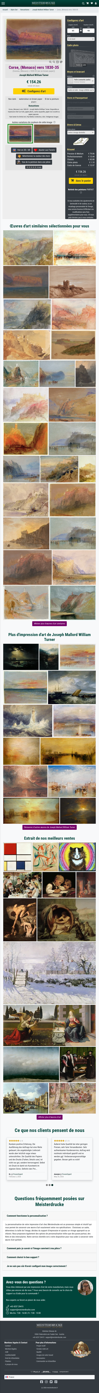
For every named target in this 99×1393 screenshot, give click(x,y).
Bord (68, 36)
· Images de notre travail (44, 1355)
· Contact (7, 1346)
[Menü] (3, 3)
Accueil (5, 10)
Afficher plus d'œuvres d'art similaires (49, 623)
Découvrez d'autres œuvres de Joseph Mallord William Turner (49, 827)
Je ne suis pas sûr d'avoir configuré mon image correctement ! (37, 1266)
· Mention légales (10, 1349)
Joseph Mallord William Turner (43, 10)
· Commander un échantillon (46, 1361)
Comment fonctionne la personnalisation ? (27, 1215)
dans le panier (82, 180)
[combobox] (81, 39)
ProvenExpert (21, 1174)
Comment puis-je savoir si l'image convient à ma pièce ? (34, 1248)
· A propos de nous (11, 1364)
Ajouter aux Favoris (46, 150)
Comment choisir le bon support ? (23, 1257)
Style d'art (14, 10)
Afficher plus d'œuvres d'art (49, 1117)
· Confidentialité (10, 1355)
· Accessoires (40, 1358)
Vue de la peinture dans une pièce (35, 162)
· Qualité (39, 1352)
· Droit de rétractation (11, 1358)
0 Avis (39, 167)
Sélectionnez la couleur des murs (35, 156)
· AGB (6, 1352)
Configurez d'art (36, 91)
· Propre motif (40, 1346)
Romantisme (24, 10)
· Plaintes (7, 1361)
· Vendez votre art (42, 1349)
